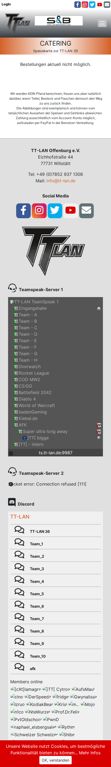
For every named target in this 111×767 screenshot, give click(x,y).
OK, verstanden (55, 760)
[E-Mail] (107, 4)
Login (7, 4)
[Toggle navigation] (102, 23)
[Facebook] (77, 4)
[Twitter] (92, 4)
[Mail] (86, 210)
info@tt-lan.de (60, 180)
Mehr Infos (89, 752)
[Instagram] (85, 4)
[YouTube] (99, 4)
